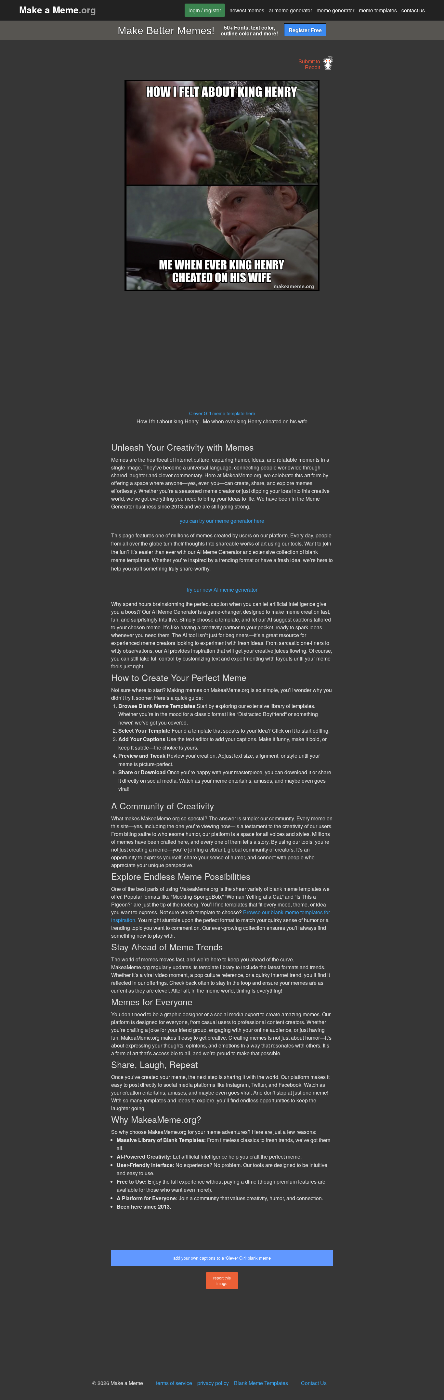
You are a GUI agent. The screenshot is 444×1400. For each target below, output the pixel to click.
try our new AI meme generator (222, 589)
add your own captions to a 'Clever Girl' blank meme (222, 1258)
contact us (413, 10)
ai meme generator (290, 10)
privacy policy (213, 1383)
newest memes (246, 10)
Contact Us (314, 1383)
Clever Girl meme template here (222, 413)
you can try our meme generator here (222, 520)
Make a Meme (57, 9)
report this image (222, 1280)
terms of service (174, 1383)
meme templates (378, 10)
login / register (205, 10)
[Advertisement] (54, 177)
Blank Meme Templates (261, 1383)
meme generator (335, 10)
